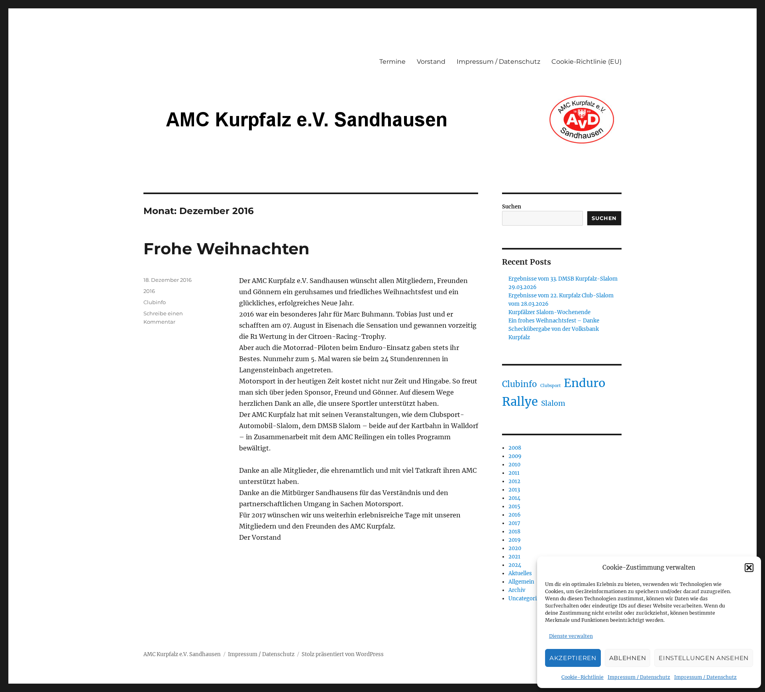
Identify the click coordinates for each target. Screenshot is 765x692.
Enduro (584, 383)
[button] (749, 568)
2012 (514, 481)
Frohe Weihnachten (226, 248)
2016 (149, 291)
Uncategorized (526, 598)
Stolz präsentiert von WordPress (343, 654)
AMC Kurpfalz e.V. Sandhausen (182, 654)
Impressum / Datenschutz (639, 677)
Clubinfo (154, 302)
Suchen (511, 206)
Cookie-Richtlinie (582, 677)
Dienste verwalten (571, 636)
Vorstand (431, 61)
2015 (514, 506)
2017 (514, 523)
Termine (392, 61)
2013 (514, 489)
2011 (514, 473)
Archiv (516, 590)
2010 (514, 464)
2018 (514, 531)
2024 (514, 565)
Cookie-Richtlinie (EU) (586, 61)
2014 (514, 498)
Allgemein (521, 581)
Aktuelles (520, 573)
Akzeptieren (572, 658)
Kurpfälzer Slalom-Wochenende (549, 312)
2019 (514, 540)
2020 (514, 548)
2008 (514, 447)
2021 (514, 556)
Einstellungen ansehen (704, 658)
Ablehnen (627, 658)
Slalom (553, 403)
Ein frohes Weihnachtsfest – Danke (553, 320)
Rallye (520, 401)
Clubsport (550, 385)
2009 (515, 456)
